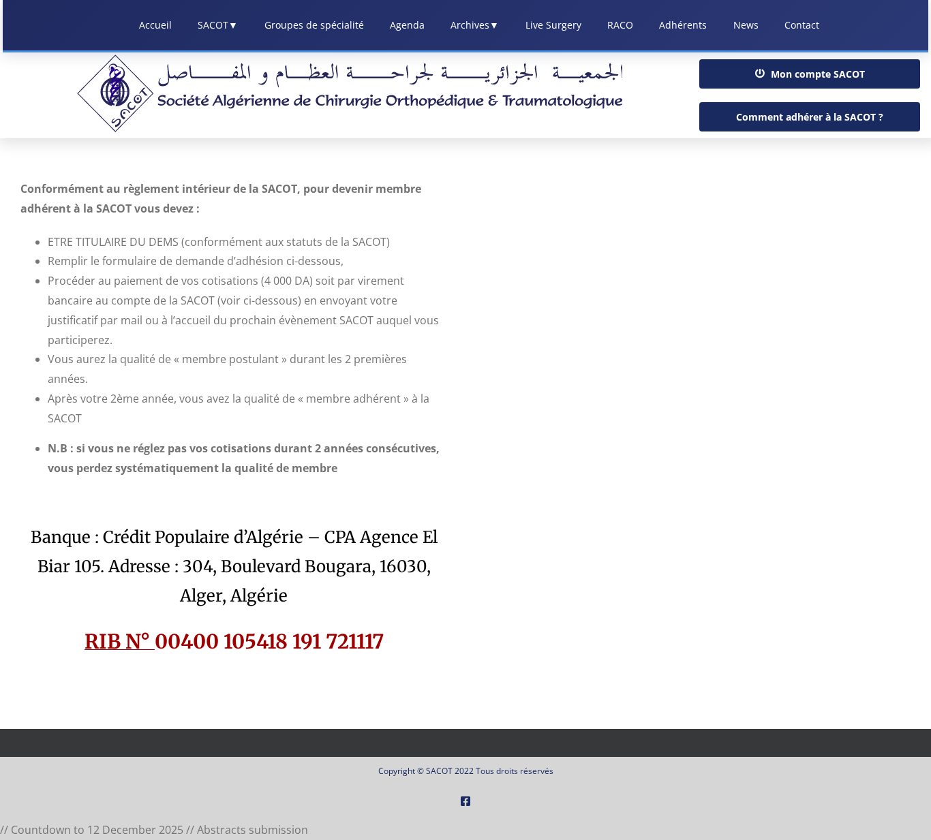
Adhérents (683, 24)
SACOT (218, 24)
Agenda (407, 24)
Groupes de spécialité (314, 24)
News (746, 24)
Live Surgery (553, 24)
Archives (475, 24)
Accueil (155, 24)
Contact (801, 24)
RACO (620, 24)
